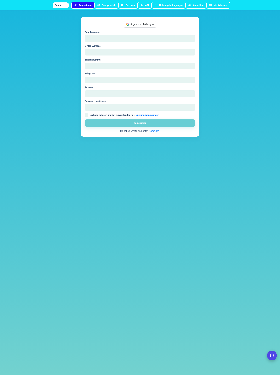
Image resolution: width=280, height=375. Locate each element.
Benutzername (92, 32)
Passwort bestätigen (95, 101)
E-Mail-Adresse (93, 46)
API (147, 5)
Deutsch (59, 5)
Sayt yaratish (109, 5)
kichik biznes (220, 5)
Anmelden (198, 5)
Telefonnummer (93, 59)
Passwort (89, 87)
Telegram (90, 73)
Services (130, 5)
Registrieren (85, 5)
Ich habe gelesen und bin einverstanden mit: (124, 115)
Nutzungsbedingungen (171, 5)
